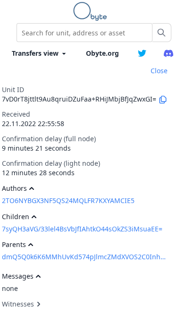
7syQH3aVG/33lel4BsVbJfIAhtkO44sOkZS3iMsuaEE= (82, 228)
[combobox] (84, 32)
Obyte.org (102, 53)
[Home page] (92, 11)
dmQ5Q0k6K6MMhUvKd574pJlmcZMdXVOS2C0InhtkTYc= (84, 256)
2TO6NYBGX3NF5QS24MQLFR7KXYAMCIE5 (68, 200)
